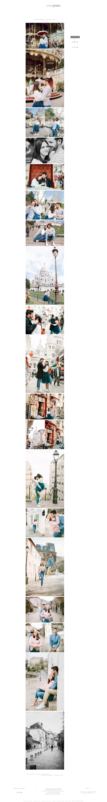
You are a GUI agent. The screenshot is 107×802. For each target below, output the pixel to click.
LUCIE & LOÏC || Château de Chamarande (38, 774)
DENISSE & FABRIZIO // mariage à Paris (52, 775)
